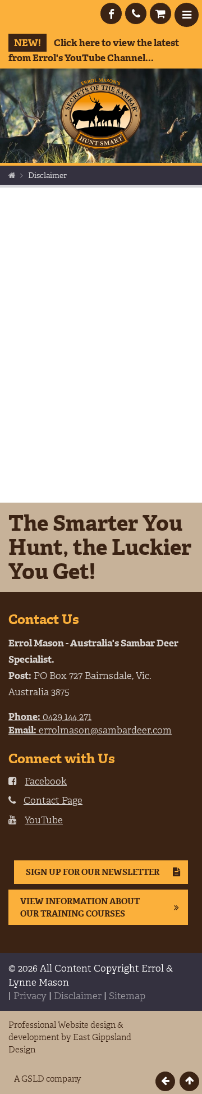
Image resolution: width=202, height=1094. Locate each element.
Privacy (30, 996)
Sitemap (127, 996)
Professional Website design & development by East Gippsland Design (69, 1037)
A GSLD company (47, 1078)
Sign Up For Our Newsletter (92, 872)
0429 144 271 (49, 716)
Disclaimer (78, 996)
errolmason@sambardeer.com (90, 730)
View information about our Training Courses (80, 907)
